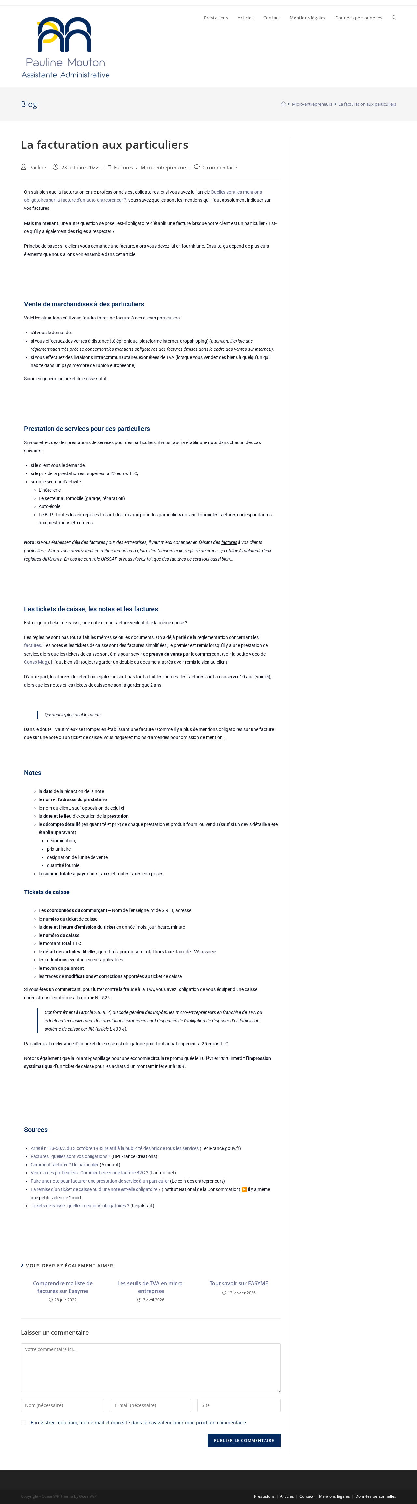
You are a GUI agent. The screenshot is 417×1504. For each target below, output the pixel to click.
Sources (36, 1130)
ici (267, 676)
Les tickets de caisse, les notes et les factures (91, 609)
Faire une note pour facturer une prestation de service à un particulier (100, 1181)
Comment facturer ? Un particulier (65, 1164)
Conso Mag (35, 662)
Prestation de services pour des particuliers (87, 429)
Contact (306, 1496)
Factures (123, 167)
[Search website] (394, 18)
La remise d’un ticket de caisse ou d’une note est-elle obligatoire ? (96, 1189)
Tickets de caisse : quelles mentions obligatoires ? (80, 1205)
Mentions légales (334, 1496)
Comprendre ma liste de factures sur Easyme (63, 1287)
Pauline (37, 167)
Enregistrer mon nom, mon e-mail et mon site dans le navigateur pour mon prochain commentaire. (139, 1422)
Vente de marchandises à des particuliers (84, 304)
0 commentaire (220, 167)
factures (32, 645)
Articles (287, 1496)
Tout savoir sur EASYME (239, 1283)
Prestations (264, 1496)
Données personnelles (375, 1496)
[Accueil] (283, 104)
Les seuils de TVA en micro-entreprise (150, 1287)
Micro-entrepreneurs (164, 167)
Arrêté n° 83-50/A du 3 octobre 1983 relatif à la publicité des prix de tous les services (115, 1148)
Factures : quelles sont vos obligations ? (70, 1156)
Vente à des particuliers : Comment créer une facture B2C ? (89, 1172)
